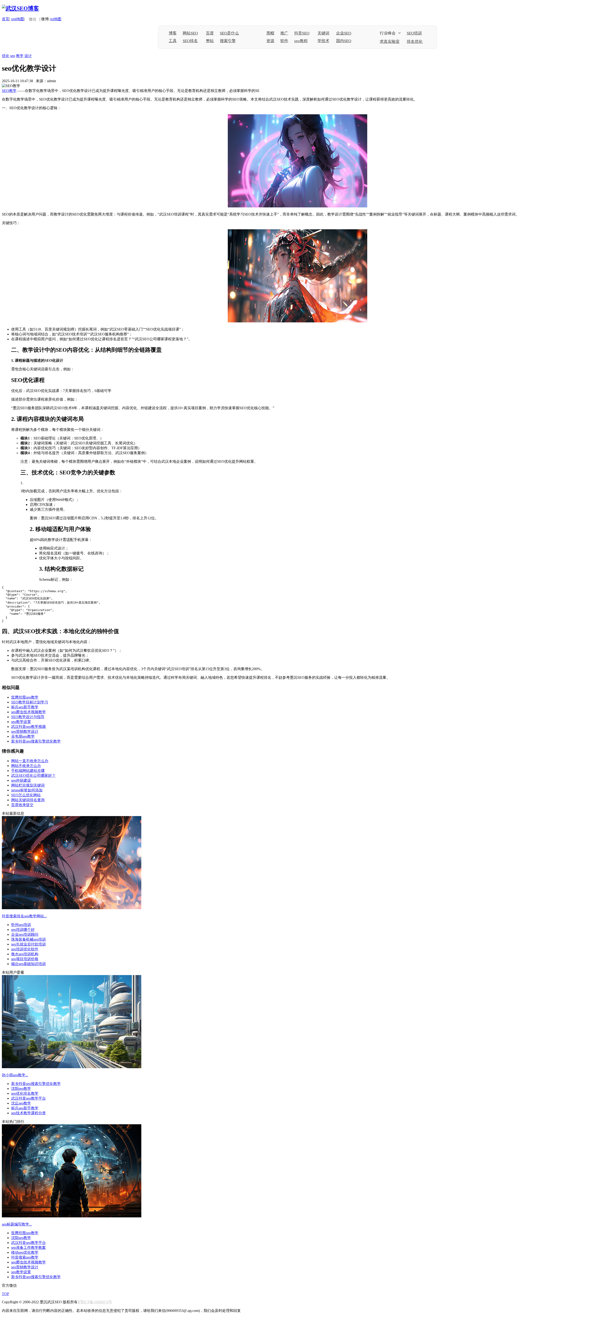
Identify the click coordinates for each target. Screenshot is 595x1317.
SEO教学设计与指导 (27, 717)
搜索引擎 (228, 41)
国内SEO (343, 41)
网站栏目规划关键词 (28, 785)
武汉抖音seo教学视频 (28, 727)
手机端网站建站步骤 (28, 771)
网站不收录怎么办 (26, 766)
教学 (19, 56)
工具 (173, 41)
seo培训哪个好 (23, 930)
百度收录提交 (22, 805)
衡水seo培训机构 (24, 954)
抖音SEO (301, 33)
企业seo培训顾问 (24, 934)
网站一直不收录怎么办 (29, 761)
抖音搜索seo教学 (24, 1257)
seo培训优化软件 (24, 949)
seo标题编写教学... (17, 1224)
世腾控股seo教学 (24, 697)
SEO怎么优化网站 (26, 795)
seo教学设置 (21, 722)
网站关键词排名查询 (28, 800)
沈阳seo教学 (21, 1089)
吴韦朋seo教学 (23, 736)
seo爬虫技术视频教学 (28, 712)
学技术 (323, 41)
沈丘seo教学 (21, 1103)
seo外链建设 (21, 780)
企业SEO (343, 33)
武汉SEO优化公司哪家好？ (33, 775)
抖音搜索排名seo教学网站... (24, 916)
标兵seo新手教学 (24, 707)
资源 (270, 41)
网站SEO (190, 33)
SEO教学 (9, 91)
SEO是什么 (229, 33)
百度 (210, 33)
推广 (284, 33)
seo (12, 56)
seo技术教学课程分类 (28, 1113)
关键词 (323, 33)
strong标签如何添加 (27, 790)
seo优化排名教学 (24, 1093)
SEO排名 (190, 41)
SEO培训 (414, 33)
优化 (5, 56)
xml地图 (17, 19)
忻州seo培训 (21, 925)
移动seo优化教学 (24, 1252)
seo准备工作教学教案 (28, 1247)
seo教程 (301, 41)
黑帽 (270, 33)
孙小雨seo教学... (15, 1075)
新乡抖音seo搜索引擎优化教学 (36, 741)
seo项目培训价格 (24, 959)
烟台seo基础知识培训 (28, 964)
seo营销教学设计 (24, 731)
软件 (284, 41)
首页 (5, 19)
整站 (210, 41)
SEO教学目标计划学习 (29, 702)
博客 (173, 33)
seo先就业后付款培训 (28, 944)
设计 (28, 56)
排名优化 (415, 41)
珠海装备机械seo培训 (28, 939)
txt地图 (55, 19)
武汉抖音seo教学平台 (28, 1098)
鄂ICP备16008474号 (96, 1302)
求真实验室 (390, 41)
